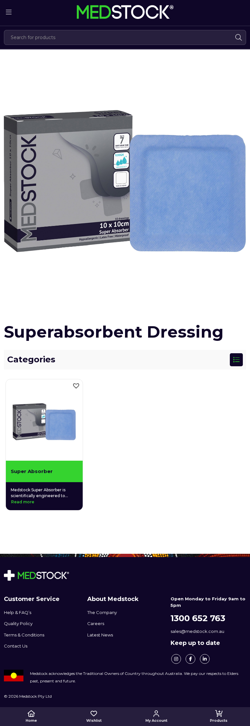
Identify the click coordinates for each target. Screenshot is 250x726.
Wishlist (94, 720)
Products (219, 720)
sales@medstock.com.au (197, 631)
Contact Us (15, 646)
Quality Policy (18, 623)
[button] (76, 385)
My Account (156, 720)
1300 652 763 (198, 618)
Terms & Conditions (24, 634)
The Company (102, 612)
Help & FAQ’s (17, 612)
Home (31, 720)
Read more (22, 501)
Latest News (100, 634)
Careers (95, 623)
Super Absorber (32, 471)
